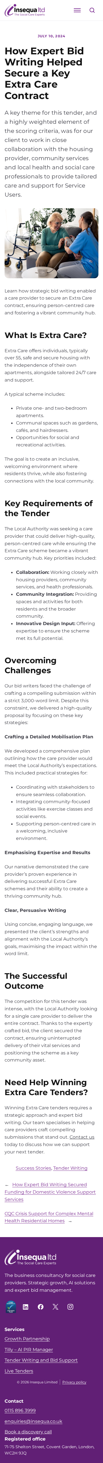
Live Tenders (19, 1371)
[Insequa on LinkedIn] (25, 1307)
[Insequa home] (25, 10)
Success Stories (33, 1168)
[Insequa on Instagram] (70, 1307)
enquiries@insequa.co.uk (33, 1421)
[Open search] (92, 10)
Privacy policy (74, 1382)
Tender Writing (70, 1168)
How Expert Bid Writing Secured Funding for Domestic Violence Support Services (50, 1192)
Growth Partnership (27, 1339)
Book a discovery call (28, 1432)
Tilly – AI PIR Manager (29, 1349)
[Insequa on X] (55, 1307)
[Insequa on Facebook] (40, 1307)
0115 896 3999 (20, 1410)
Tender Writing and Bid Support (41, 1360)
